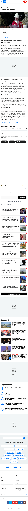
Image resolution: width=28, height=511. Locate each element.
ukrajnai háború (8, 449)
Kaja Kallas (22, 458)
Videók (2, 485)
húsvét (11, 141)
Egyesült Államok (19, 455)
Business (3, 477)
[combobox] (14, 438)
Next (2, 480)
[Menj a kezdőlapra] (4, 1)
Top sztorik (5, 320)
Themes (2, 472)
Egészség (17, 480)
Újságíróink (3, 488)
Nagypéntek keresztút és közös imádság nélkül (11, 128)
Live (25, 1)
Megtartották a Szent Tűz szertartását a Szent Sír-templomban (11, 137)
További (2, 498)
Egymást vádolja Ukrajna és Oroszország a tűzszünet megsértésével (12, 132)
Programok (17, 485)
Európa (2, 474)
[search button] (24, 438)
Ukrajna (19, 452)
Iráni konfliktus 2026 (20, 445)
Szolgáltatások (4, 494)
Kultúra (16, 483)
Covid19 (4, 141)
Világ (16, 474)
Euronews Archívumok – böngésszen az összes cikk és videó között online (21, 489)
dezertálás (14, 461)
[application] (14, 20)
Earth (16, 477)
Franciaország (6, 458)
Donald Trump (10, 452)
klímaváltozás (8, 455)
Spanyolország (19, 449)
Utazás (14, 458)
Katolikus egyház (21, 141)
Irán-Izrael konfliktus (7, 445)
